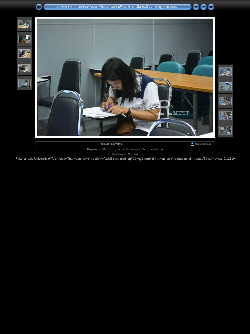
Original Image (202, 144)
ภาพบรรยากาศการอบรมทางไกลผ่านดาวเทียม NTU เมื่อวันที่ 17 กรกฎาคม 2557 (117, 7)
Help (135, 154)
